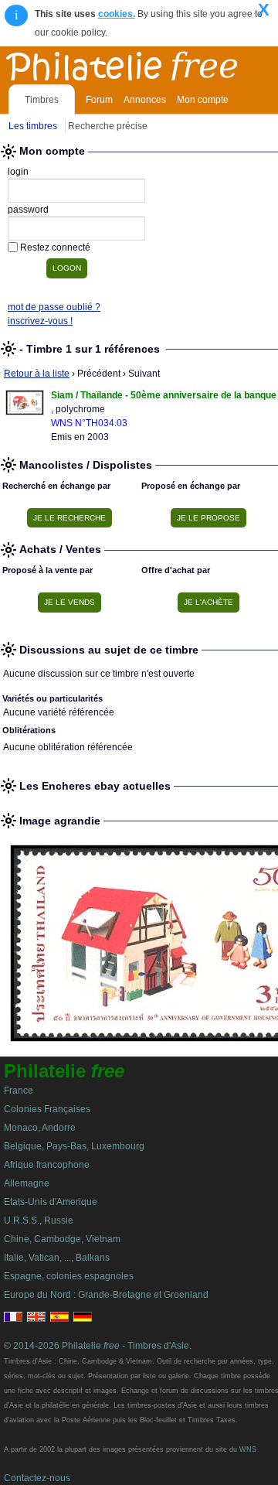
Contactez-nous (37, 1478)
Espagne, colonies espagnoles (69, 1276)
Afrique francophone (47, 1164)
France (18, 1090)
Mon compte (203, 99)
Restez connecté (55, 247)
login (18, 171)
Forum (99, 99)
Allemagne (26, 1183)
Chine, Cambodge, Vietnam (62, 1239)
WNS (247, 1449)
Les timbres (32, 126)
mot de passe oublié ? (54, 307)
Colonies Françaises (47, 1109)
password (28, 209)
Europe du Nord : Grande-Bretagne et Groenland (106, 1294)
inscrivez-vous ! (40, 321)
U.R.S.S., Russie (38, 1220)
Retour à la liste (37, 373)
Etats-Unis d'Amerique (50, 1202)
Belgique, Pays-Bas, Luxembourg (74, 1146)
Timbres (42, 99)
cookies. (116, 14)
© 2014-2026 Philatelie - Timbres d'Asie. (98, 1345)
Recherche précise (107, 126)
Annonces (145, 99)
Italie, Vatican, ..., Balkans (57, 1257)
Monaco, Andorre (40, 1127)
